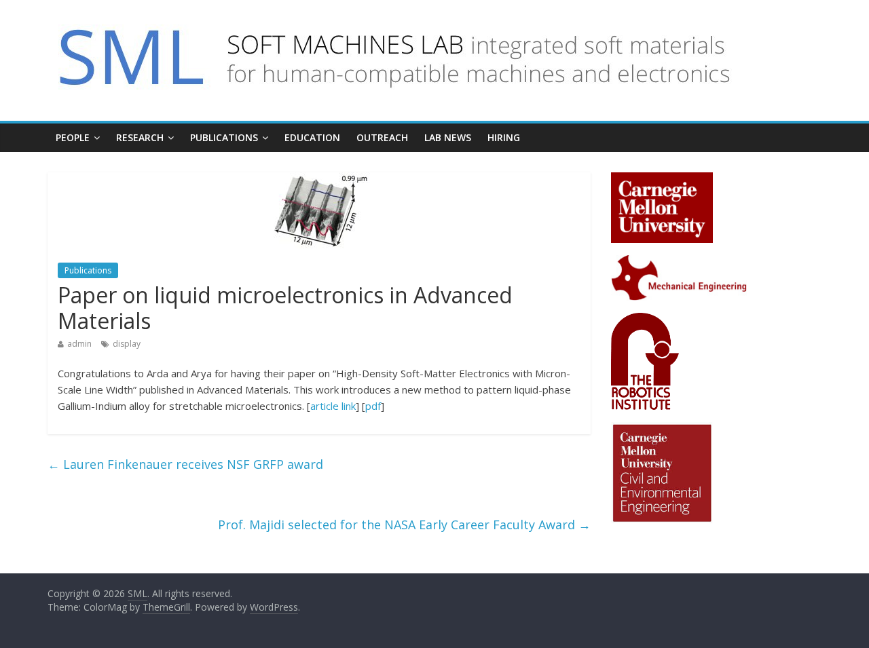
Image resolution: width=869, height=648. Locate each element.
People (73, 137)
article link (333, 406)
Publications (224, 137)
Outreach (382, 137)
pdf (373, 406)
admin (79, 343)
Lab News (447, 137)
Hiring (503, 137)
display (127, 343)
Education (312, 137)
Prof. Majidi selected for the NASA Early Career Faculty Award (404, 524)
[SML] (409, 21)
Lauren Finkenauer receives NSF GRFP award (185, 464)
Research (140, 137)
